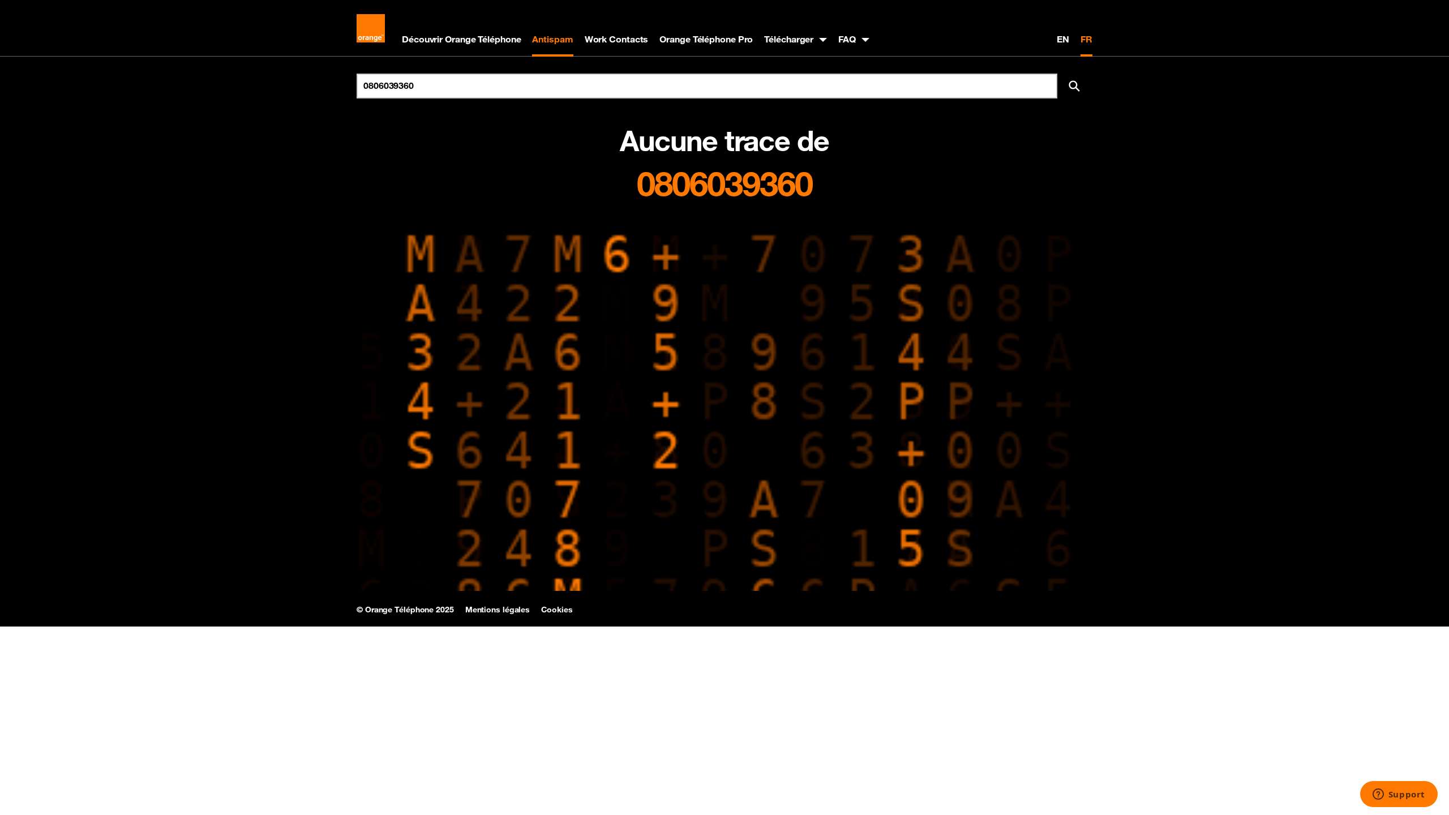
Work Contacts (617, 39)
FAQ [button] (847, 39)
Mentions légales (497, 609)
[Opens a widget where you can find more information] (1399, 795)
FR (1086, 39)
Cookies (556, 609)
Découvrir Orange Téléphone (461, 39)
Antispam (552, 39)
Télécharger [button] (788, 39)
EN (1063, 39)
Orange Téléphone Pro (706, 39)
